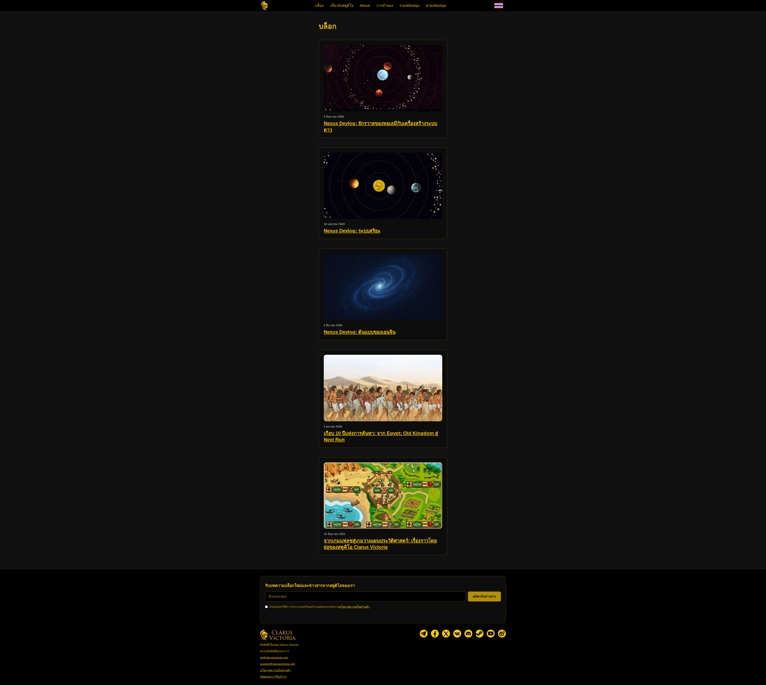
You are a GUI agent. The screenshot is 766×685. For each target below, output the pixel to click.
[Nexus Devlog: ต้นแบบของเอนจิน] (383, 287)
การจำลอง (384, 6)
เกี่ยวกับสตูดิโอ (341, 6)
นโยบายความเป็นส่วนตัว (354, 606)
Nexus (365, 6)
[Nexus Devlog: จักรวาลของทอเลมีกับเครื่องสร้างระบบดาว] (383, 78)
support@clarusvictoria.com (277, 663)
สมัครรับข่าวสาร (484, 596)
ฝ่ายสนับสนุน (436, 6)
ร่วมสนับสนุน (409, 6)
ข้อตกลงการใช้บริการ (273, 676)
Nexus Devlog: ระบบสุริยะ (352, 230)
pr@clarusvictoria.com (274, 657)
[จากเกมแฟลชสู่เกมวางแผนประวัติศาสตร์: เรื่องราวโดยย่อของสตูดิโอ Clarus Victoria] (383, 495)
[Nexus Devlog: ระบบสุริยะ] (383, 185)
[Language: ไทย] (499, 5)
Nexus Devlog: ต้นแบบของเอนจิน (360, 332)
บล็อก (319, 6)
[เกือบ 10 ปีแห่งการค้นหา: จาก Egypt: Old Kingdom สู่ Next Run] (383, 388)
